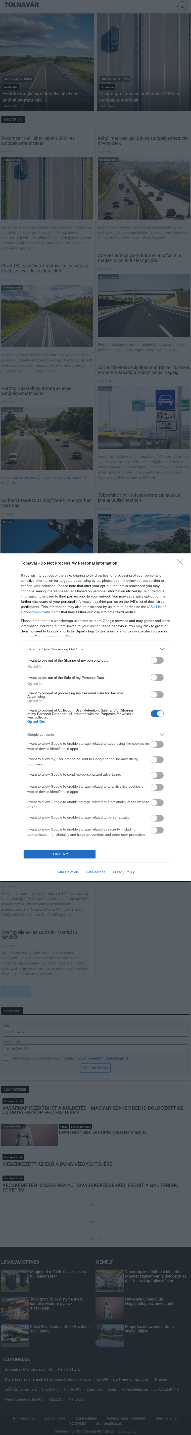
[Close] (181, 563)
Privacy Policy (124, 872)
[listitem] (95, 649)
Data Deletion (67, 872)
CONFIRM (59, 854)
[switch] (157, 660)
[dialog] (95, 717)
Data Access (95, 872)
